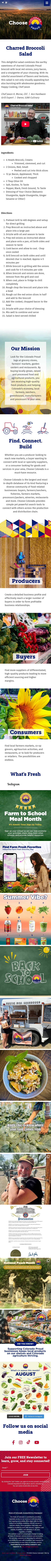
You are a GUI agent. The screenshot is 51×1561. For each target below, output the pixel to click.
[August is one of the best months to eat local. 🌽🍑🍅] (25, 1387)
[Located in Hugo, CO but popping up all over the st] (25, 1023)
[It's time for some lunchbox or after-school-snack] (25, 971)
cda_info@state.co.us (30, 1547)
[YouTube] (36, 1442)
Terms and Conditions (9, 1553)
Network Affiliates (25, 1555)
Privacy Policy (21, 1553)
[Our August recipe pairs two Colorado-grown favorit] (25, 1075)
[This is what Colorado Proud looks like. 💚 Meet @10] (25, 1179)
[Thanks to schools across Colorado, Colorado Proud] (25, 815)
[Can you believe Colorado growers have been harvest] (25, 1283)
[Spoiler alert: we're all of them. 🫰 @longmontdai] (25, 919)
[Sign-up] (6, 2)
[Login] (3, 3)
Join (25, 1475)
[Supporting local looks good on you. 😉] (25, 1127)
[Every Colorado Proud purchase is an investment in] (25, 1335)
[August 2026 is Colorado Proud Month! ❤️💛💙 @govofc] (25, 1231)
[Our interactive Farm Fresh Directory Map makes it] (25, 867)
